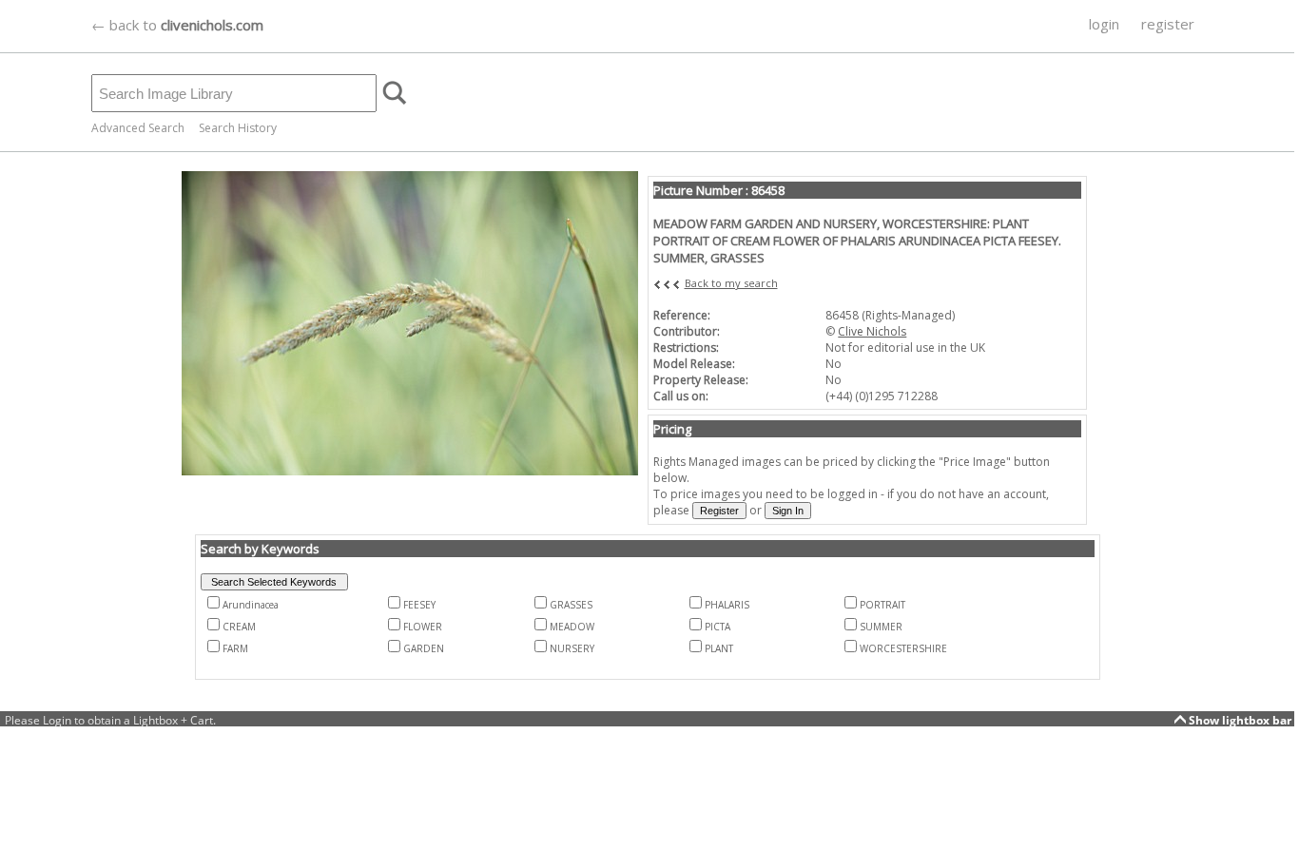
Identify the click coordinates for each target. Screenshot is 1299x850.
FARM (235, 648)
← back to (177, 24)
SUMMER (881, 626)
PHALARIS (727, 604)
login (1104, 23)
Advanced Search (137, 128)
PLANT (719, 648)
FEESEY (419, 604)
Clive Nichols (872, 331)
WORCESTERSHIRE (903, 648)
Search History (238, 128)
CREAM (239, 626)
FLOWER (422, 626)
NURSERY (572, 648)
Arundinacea (251, 604)
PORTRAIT (882, 604)
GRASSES (571, 604)
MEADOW (572, 626)
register (1167, 23)
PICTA (717, 626)
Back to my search (731, 283)
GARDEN (423, 648)
